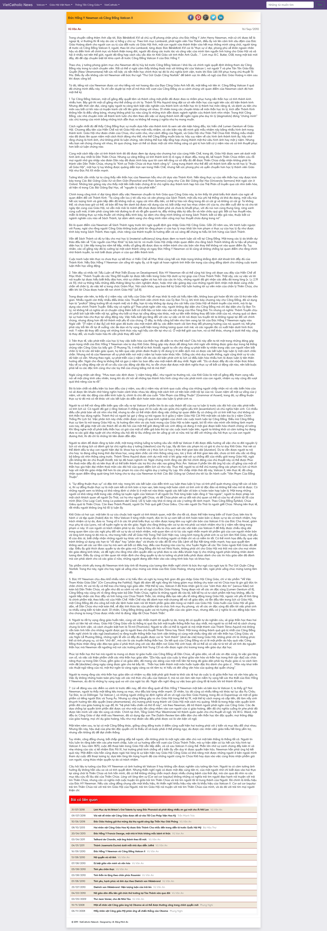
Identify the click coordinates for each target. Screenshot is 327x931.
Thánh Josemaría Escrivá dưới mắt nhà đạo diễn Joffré (124, 845)
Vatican (41, 4)
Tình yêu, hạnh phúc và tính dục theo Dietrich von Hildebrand (127, 881)
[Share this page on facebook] (190, 17)
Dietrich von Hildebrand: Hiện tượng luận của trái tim (123, 887)
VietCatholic (111, 4)
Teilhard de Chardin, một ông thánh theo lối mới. (120, 839)
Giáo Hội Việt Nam (60, 4)
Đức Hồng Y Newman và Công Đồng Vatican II (119, 851)
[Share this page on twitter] (213, 17)
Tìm (319, 4)
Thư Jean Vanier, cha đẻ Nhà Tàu (112, 899)
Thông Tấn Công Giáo (87, 4)
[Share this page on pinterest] (198, 17)
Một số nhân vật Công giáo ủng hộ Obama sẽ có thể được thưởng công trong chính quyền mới (146, 904)
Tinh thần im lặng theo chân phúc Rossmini (117, 875)
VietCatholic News (18, 5)
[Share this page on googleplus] (205, 17)
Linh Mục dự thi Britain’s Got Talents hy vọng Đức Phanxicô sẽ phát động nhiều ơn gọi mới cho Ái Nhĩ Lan (151, 809)
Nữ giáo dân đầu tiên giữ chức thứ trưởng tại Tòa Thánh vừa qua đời (132, 893)
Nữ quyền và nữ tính (105, 857)
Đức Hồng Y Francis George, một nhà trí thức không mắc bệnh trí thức (132, 833)
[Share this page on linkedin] (220, 17)
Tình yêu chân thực (104, 869)
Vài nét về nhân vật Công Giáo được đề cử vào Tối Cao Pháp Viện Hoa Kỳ (135, 815)
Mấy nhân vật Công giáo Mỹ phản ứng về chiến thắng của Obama (131, 910)
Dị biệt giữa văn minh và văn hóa (112, 863)
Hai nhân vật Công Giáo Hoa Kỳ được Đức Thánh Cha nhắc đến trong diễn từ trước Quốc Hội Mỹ (147, 827)
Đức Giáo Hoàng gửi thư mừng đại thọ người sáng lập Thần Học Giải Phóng (136, 821)
